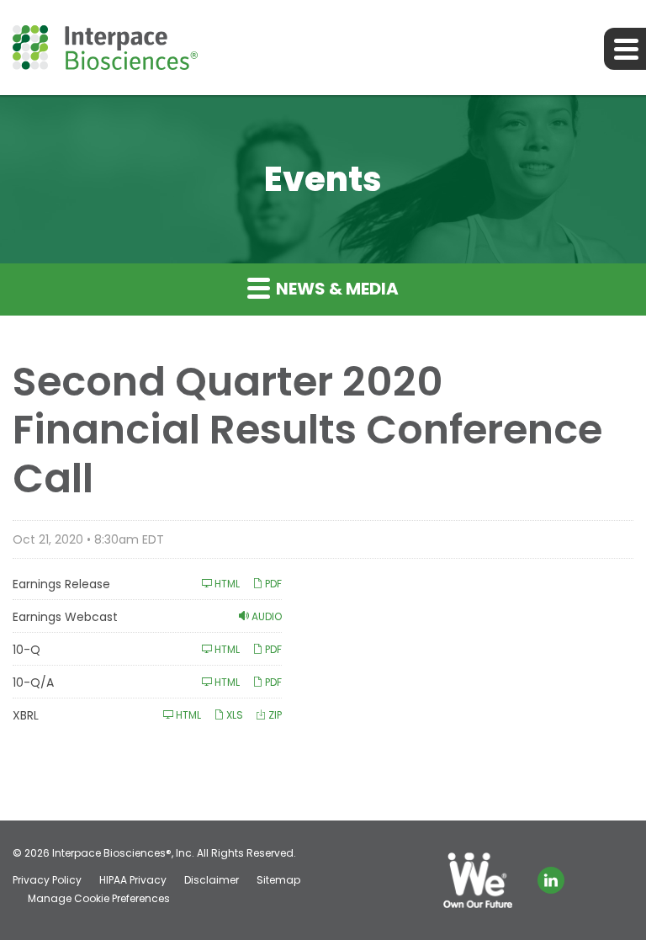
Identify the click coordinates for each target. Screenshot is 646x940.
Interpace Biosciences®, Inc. (123, 853)
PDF (272, 583)
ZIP (274, 714)
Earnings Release (61, 584)
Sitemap (278, 880)
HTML (226, 583)
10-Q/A (33, 682)
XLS (233, 714)
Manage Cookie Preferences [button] (99, 899)
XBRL (26, 715)
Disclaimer (211, 880)
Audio (265, 616)
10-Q (26, 649)
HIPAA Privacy (133, 880)
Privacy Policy (47, 880)
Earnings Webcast (65, 616)
